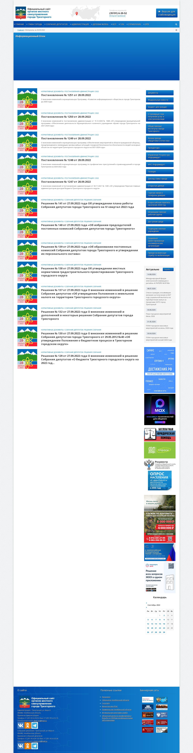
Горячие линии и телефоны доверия (156, 194)
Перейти (167, 269)
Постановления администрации (79, 91)
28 (156, 632)
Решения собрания (92, 200)
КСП (114, 24)
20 (152, 628)
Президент (106, 697)
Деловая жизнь (100, 24)
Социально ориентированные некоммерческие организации (156, 242)
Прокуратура (154, 148)
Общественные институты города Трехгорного (156, 128)
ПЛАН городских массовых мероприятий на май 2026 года (159, 338)
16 (164, 624)
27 (152, 632)
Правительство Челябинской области (116, 709)
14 (156, 624)
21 (156, 628)
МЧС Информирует (156, 164)
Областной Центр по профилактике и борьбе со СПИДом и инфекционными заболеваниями (117, 718)
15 (160, 624)
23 (164, 628)
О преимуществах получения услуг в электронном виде (156, 116)
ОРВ (147, 24)
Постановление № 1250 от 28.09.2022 (66, 116)
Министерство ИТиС (110, 706)
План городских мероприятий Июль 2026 (158, 315)
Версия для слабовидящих (167, 13)
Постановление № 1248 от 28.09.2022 (66, 160)
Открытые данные (156, 186)
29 (160, 632)
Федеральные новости (158, 100)
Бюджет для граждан (157, 107)
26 (148, 632)
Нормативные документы (52, 91)
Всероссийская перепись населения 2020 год (159, 203)
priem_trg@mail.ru (40, 741)
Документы (153, 93)
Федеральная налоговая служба (115, 713)
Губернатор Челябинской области (115, 700)
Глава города (35, 24)
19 (148, 628)
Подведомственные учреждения (157, 229)
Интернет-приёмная (117, 16)
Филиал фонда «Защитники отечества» (159, 139)
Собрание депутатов (57, 24)
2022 (97, 91)
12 (148, 624)
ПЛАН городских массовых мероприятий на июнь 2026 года (159, 326)
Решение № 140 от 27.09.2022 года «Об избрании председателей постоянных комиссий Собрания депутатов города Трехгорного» (88, 226)
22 (160, 628)
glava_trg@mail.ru (40, 721)
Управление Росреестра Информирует (159, 156)
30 (164, 632)
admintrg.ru (40, 13)
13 (152, 624)
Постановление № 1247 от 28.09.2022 (66, 181)
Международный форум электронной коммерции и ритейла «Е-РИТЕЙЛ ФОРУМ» (158, 280)
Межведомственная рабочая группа (157, 213)
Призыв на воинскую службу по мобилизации (159, 254)
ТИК (122, 24)
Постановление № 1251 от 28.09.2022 (66, 95)
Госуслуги (106, 703)
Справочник (134, 24)
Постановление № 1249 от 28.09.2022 (66, 138)
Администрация (80, 24)
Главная (19, 24)
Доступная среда (155, 221)
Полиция (152, 171)
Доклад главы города (157, 178)
